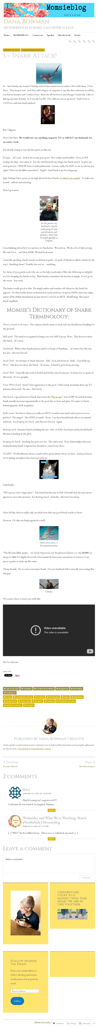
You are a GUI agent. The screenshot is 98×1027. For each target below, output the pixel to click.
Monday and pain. (87, 764)
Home (7, 35)
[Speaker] (84, 39)
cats (8, 697)
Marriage (63, 689)
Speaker (50, 35)
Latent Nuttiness (45, 689)
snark (50, 701)
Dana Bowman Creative (33, 50)
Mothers (77, 689)
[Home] (70, 39)
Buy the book (64, 35)
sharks (38, 701)
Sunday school (13, 705)
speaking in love (67, 701)
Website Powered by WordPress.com (48, 1022)
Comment (86, 878)
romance (10, 693)
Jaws (66, 697)
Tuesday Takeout (10, 764)
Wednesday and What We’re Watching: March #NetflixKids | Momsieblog (55, 820)
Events (77, 35)
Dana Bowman (26, 22)
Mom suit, (57, 396)
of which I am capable (69, 178)
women (30, 705)
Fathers (27, 689)
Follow (17, 1001)
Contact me (37, 35)
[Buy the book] (88, 39)
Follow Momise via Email (24, 962)
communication (24, 697)
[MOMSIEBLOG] (74, 39)
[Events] (93, 39)
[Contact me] (79, 39)
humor (40, 697)
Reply (51, 810)
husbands (54, 697)
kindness (78, 697)
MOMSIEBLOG (20, 35)
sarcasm (25, 701)
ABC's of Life (12, 689)
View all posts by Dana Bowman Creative (34, 748)
